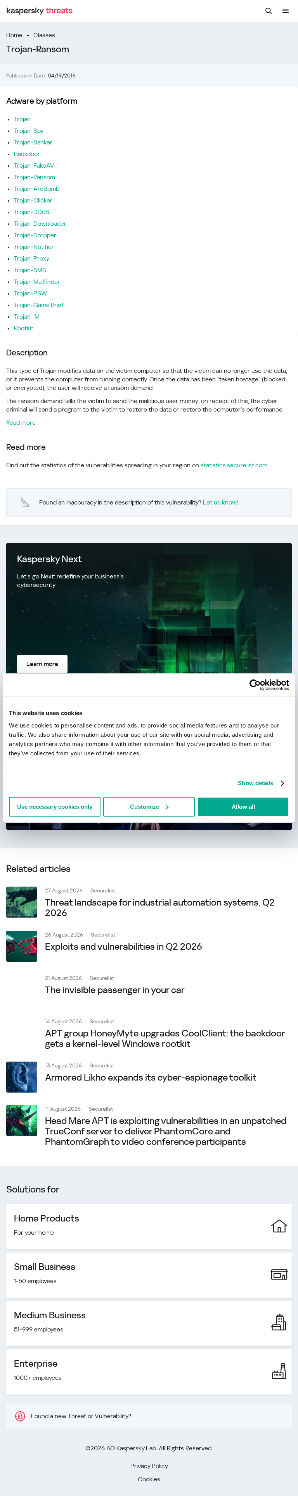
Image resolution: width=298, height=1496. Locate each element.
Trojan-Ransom (34, 177)
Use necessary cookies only (54, 806)
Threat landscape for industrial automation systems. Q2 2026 (160, 907)
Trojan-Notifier (34, 246)
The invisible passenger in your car (115, 990)
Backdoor (27, 154)
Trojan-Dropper (35, 235)
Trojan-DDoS (31, 212)
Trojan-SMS (30, 270)
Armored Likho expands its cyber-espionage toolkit (150, 1077)
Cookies (149, 1479)
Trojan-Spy (28, 130)
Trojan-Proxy (31, 258)
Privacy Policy (149, 1466)
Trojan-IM (27, 316)
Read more (21, 422)
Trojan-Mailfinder (37, 281)
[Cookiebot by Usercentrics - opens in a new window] (255, 685)
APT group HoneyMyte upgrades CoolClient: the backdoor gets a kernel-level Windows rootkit (165, 1038)
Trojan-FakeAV (34, 165)
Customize (144, 806)
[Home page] (39, 11)
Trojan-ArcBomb (36, 188)
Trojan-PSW (30, 293)
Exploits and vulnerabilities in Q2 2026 (123, 946)
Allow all (243, 806)
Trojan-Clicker (33, 200)
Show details (255, 783)
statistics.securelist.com (234, 465)
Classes (44, 35)
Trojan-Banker (33, 142)
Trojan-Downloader (40, 223)
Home (14, 35)
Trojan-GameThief (39, 305)
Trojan (22, 119)
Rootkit (23, 328)
